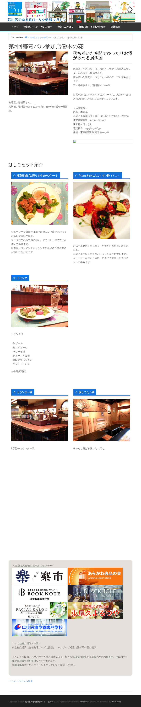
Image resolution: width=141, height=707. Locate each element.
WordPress (116, 702)
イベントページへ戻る (21, 681)
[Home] (26, 37)
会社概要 (115, 26)
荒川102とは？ (66, 26)
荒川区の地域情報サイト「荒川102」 (40, 702)
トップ (14, 26)
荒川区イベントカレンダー (38, 26)
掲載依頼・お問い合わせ (92, 26)
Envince (83, 702)
